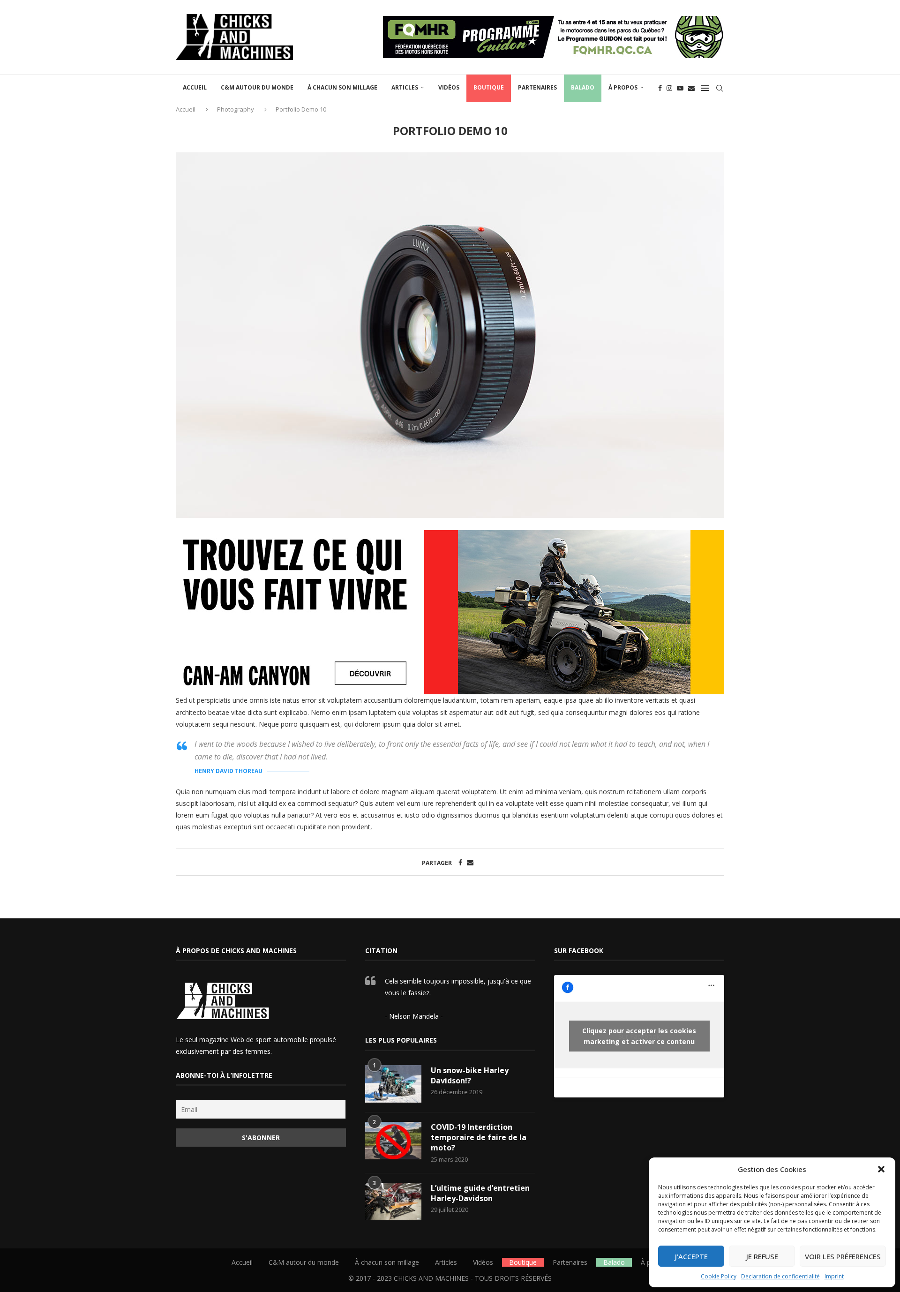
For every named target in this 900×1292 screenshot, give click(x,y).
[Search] (719, 88)
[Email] (691, 88)
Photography (235, 109)
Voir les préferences (843, 1256)
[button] (881, 1169)
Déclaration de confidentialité (780, 1276)
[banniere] (553, 20)
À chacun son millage (342, 87)
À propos (623, 87)
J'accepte (691, 1256)
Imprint (834, 1276)
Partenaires (537, 87)
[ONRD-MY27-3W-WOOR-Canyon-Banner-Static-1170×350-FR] (450, 536)
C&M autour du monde (257, 87)
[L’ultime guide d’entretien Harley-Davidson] (393, 1201)
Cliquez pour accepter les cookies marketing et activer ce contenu (639, 1036)
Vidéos (448, 87)
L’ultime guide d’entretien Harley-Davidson (480, 1193)
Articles (404, 87)
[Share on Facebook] (460, 862)
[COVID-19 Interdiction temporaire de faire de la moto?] (393, 1140)
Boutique (488, 87)
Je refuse (762, 1256)
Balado (582, 87)
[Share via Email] (470, 862)
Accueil (195, 87)
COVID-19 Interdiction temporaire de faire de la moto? (478, 1137)
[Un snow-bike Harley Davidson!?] (393, 1084)
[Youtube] (680, 88)
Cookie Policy (718, 1276)
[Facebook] (660, 88)
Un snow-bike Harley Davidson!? (470, 1075)
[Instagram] (669, 88)
